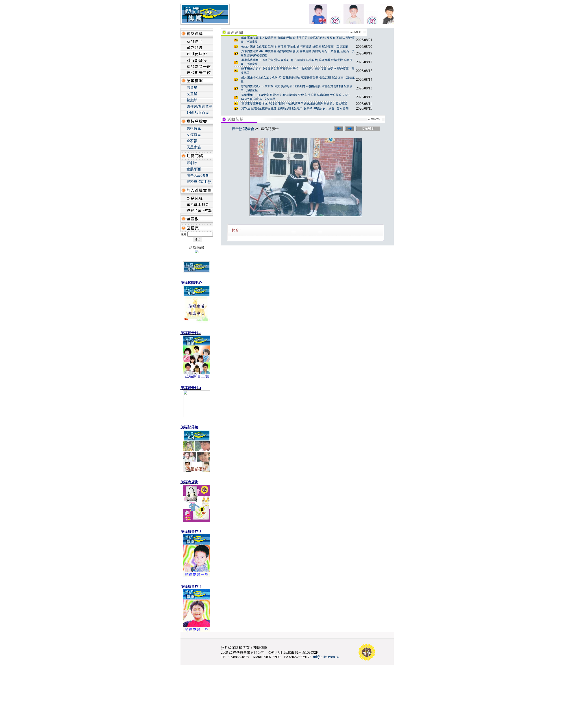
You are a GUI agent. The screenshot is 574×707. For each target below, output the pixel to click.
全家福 (192, 141)
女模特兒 (194, 135)
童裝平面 (194, 169)
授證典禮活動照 (199, 182)
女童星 (192, 94)
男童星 (192, 87)
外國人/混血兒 (198, 113)
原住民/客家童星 (200, 106)
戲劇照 (192, 163)
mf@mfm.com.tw (326, 657)
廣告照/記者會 (198, 175)
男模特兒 (194, 128)
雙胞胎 (192, 100)
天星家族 (194, 147)
